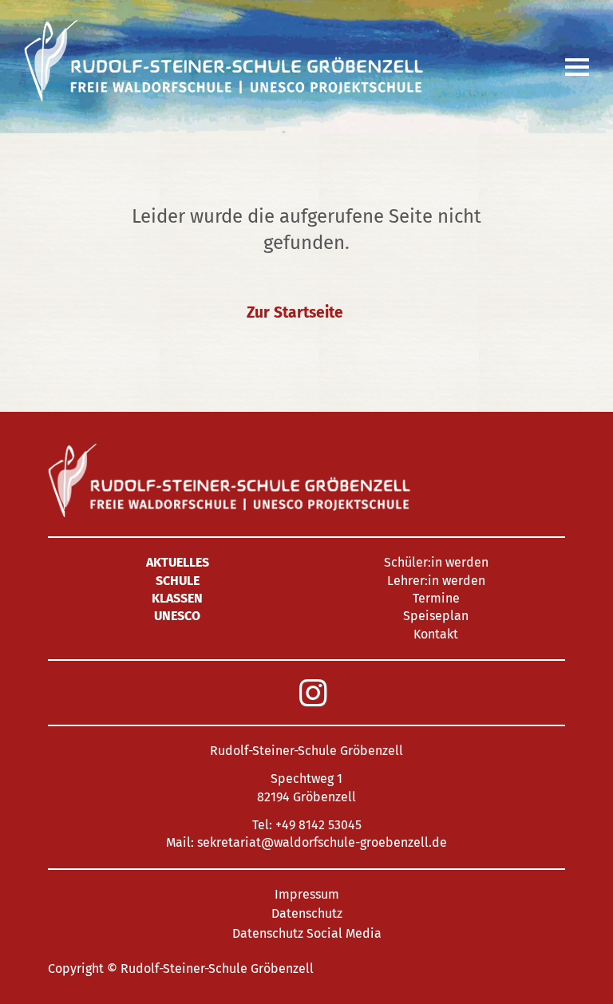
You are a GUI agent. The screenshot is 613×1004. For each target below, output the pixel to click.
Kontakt (435, 634)
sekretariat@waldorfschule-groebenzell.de (322, 842)
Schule (178, 580)
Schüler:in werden (436, 562)
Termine (436, 598)
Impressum (307, 894)
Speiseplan (436, 615)
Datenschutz (306, 913)
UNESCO (177, 615)
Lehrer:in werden (436, 580)
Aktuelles (177, 562)
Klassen (177, 598)
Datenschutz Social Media (307, 933)
